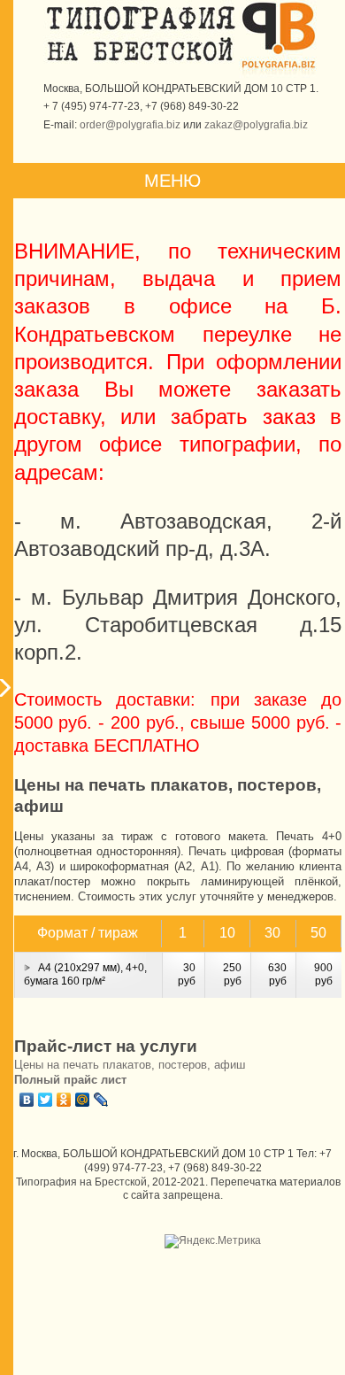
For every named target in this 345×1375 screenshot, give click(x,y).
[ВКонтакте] (27, 1099)
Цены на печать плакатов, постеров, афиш (129, 1064)
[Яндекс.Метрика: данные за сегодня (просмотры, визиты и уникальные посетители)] (213, 1241)
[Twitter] (45, 1099)
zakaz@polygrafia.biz (256, 125)
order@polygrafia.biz (130, 125)
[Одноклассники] (64, 1099)
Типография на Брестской (81, 1182)
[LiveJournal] (101, 1099)
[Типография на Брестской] (141, 61)
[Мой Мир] (82, 1099)
